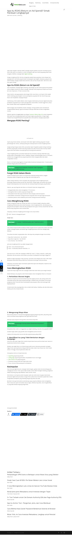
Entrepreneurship (54, 2)
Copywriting (11, 355)
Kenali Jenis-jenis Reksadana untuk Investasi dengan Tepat (28, 492)
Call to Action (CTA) (12, 359)
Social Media (45, 2)
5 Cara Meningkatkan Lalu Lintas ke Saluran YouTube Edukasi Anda (32, 486)
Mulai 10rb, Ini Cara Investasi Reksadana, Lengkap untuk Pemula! (31, 514)
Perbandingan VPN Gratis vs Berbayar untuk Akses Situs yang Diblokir (32, 474)
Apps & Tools (32, 6)
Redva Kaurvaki (12, 15)
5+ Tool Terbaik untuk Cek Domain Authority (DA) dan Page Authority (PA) (34, 497)
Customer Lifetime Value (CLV (36, 114)
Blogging (31, 2)
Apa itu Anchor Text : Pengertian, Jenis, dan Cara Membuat (28, 503)
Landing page (11, 357)
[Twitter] (1, 267)
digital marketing (28, 74)
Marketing (37, 2)
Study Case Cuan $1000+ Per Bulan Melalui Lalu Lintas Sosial (29, 480)
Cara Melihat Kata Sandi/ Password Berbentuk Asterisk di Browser (31, 509)
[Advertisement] (30, 59)
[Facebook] (1, 264)
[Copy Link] (1, 270)
